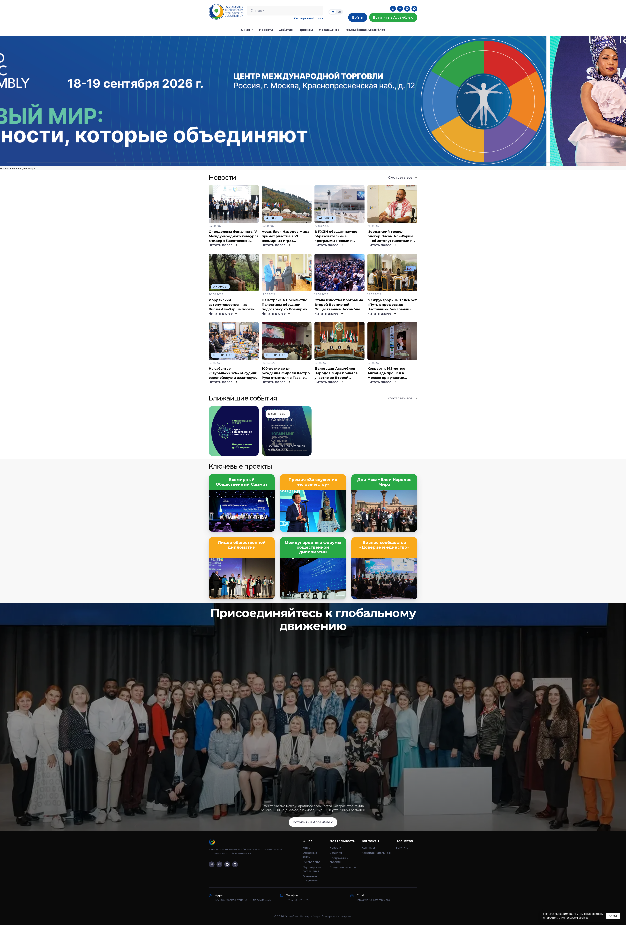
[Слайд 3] (390, 162)
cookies (583, 917)
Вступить (402, 847)
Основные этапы (310, 854)
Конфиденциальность (376, 852)
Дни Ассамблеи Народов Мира (384, 482)
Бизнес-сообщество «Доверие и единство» (384, 545)
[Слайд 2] (236, 162)
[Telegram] (393, 9)
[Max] (414, 9)
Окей (613, 915)
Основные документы (310, 878)
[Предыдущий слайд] (78, 101)
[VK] (400, 9)
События (335, 852)
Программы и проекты (339, 860)
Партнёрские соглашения (312, 869)
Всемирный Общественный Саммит (242, 482)
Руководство (311, 862)
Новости (335, 847)
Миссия (308, 847)
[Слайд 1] (82, 162)
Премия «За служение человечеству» (313, 482)
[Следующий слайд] (548, 101)
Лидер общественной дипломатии (242, 545)
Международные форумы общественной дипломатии (313, 547)
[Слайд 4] (543, 162)
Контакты (368, 847)
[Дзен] (407, 9)
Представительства (343, 867)
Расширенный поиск (308, 18)
